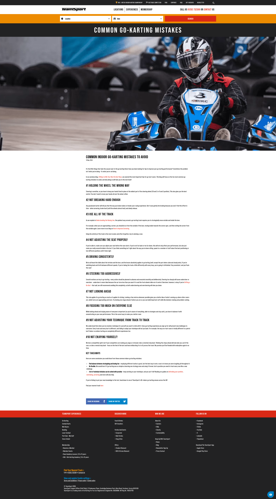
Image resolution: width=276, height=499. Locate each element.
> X (197, 433)
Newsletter (200, 3)
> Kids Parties (119, 436)
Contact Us (81, 472)
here (102, 385)
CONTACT (208, 9)
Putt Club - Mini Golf (68, 436)
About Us (158, 421)
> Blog (157, 445)
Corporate (174, 3)
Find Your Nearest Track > (74, 470)
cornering (97, 375)
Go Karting (65, 421)
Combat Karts (66, 424)
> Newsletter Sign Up (161, 448)
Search (190, 19)
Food (166, 3)
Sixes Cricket (66, 439)
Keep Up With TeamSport (162, 439)
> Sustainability (160, 433)
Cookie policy (91, 480)
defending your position (176, 372)
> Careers (158, 424)
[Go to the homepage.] (74, 9)
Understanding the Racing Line (105, 220)
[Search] (213, 2)
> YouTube (199, 430)
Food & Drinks (119, 421)
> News (157, 442)
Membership (66, 445)
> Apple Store (200, 448)
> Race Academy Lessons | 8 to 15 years (74, 454)
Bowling (64, 430)
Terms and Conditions (70, 480)
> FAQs (157, 427)
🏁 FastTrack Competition (153, 3)
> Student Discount (120, 448)
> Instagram (199, 424)
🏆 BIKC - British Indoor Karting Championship (128, 3)
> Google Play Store (202, 451)
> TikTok (198, 427)
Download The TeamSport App (205, 445)
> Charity (158, 430)
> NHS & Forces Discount (122, 451)
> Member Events (67, 451)
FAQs (181, 3)
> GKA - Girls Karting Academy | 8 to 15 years (75, 457)
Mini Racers (65, 427)
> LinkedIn (199, 436)
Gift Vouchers (190, 3)
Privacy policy (82, 480)
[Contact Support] (270, 494)
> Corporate (118, 433)
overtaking (89, 375)
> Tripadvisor (200, 439)
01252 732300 (194, 9)
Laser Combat (66, 433)
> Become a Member (68, 448)
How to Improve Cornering (121, 228)
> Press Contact (160, 451)
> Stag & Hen (118, 439)
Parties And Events (120, 430)
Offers (117, 445)
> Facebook (199, 421)
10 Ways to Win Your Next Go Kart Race (110, 177)
